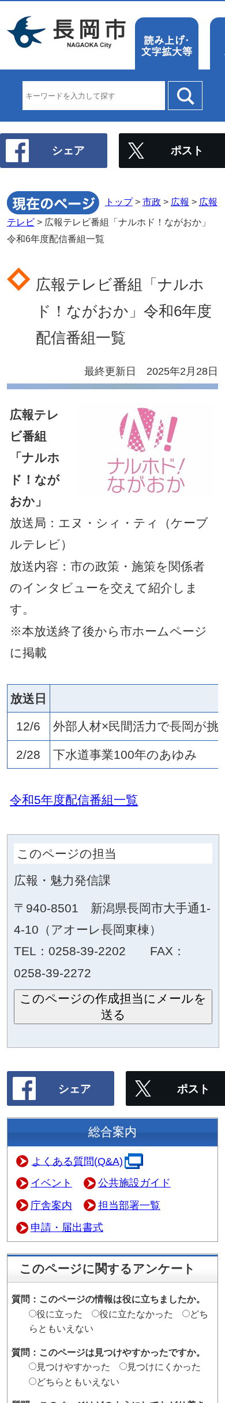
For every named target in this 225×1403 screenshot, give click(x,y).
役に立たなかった (136, 1314)
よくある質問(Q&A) (77, 1161)
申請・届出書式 (67, 1227)
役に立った (59, 1314)
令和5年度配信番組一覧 (74, 799)
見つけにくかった (164, 1367)
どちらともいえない (77, 1382)
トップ (119, 202)
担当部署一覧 (129, 1205)
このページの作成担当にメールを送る (113, 1006)
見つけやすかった (73, 1367)
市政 (151, 202)
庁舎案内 (51, 1205)
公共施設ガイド (134, 1183)
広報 (180, 202)
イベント (51, 1183)
